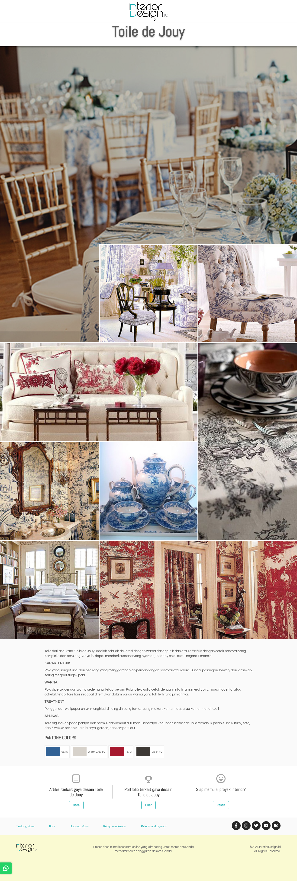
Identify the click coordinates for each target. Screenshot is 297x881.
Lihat (148, 805)
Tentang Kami (25, 826)
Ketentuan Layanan (154, 826)
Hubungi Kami (79, 826)
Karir (52, 826)
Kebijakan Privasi (114, 826)
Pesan (221, 805)
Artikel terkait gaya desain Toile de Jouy (76, 792)
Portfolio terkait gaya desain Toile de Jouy (148, 792)
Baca (76, 805)
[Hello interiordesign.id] (6, 868)
